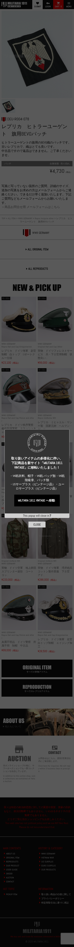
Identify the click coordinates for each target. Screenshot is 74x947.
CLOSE (37, 525)
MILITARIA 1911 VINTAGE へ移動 (36, 500)
